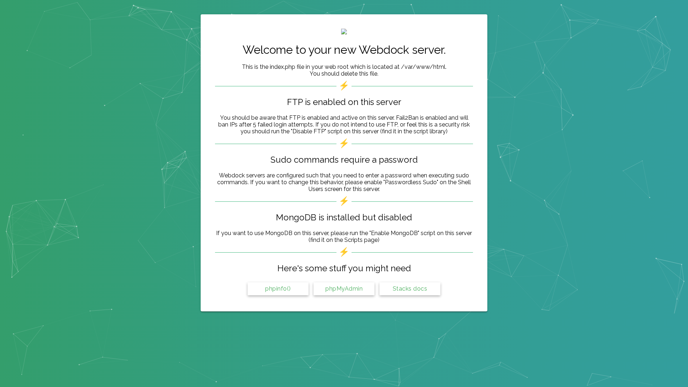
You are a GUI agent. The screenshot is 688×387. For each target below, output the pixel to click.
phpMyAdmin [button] (344, 288)
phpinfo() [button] (278, 288)
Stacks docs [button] (410, 288)
